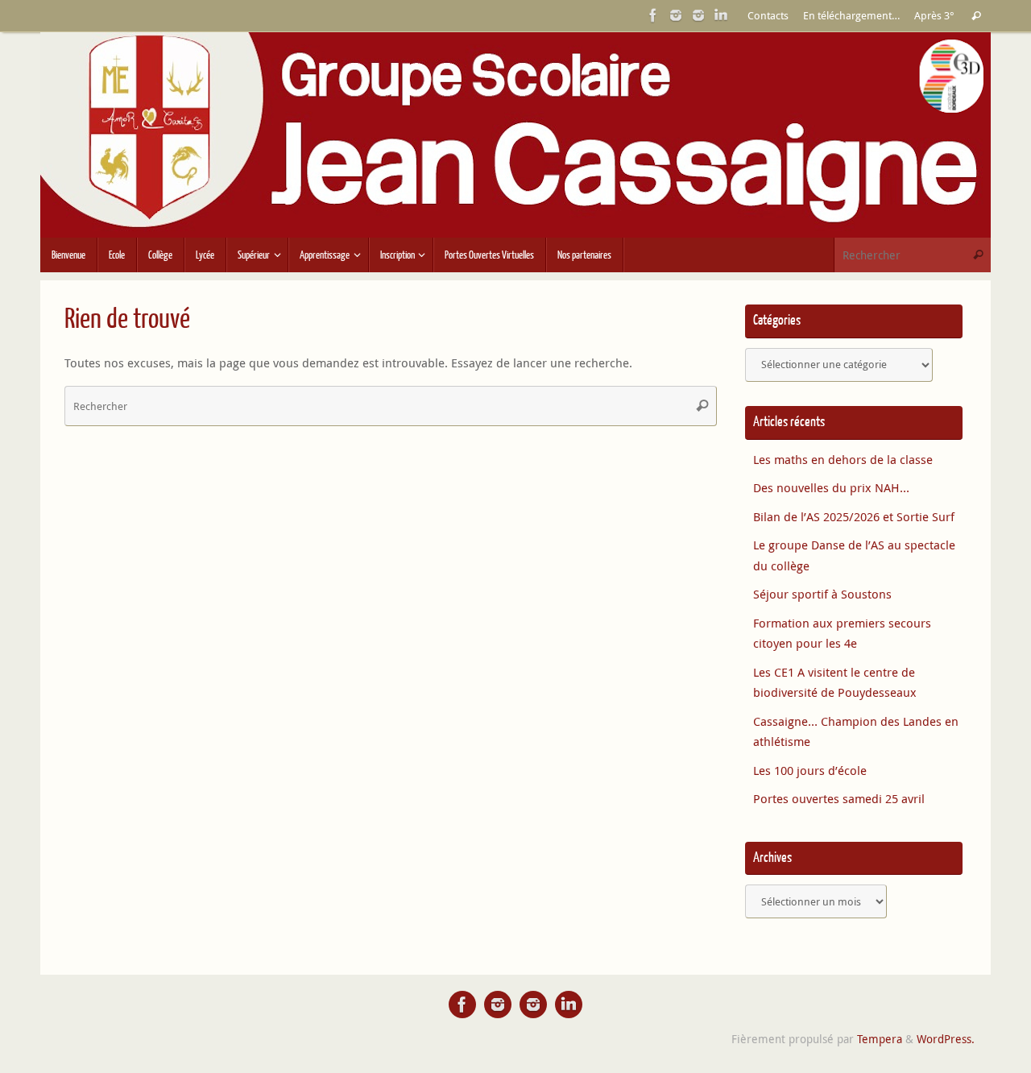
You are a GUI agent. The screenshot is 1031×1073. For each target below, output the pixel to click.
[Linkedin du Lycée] (721, 15)
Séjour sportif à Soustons (822, 594)
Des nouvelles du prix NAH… (831, 487)
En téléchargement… (851, 16)
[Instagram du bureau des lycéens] (676, 15)
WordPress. (946, 1039)
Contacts (768, 16)
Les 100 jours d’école (810, 770)
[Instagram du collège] (698, 15)
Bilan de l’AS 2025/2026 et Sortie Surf (853, 516)
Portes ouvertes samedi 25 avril (839, 798)
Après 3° (934, 16)
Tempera (879, 1039)
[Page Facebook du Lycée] (653, 15)
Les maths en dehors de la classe (843, 459)
